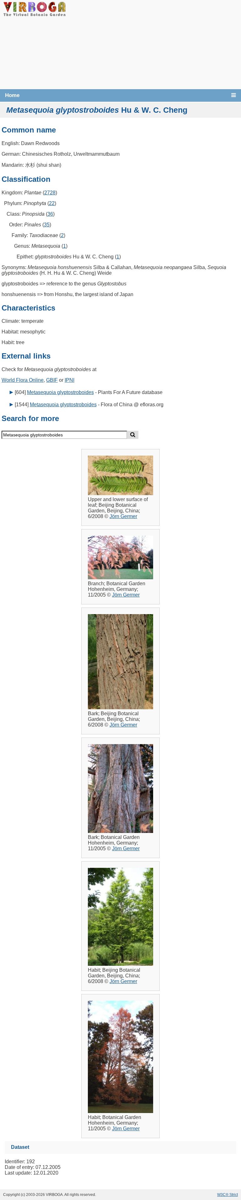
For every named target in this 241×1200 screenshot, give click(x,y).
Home (12, 95)
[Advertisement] (153, 44)
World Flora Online (23, 380)
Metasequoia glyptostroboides (60, 392)
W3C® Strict (227, 1194)
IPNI (69, 380)
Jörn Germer (123, 516)
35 (47, 224)
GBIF (52, 380)
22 (52, 203)
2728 (50, 192)
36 (50, 214)
